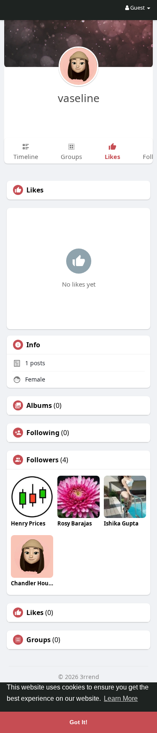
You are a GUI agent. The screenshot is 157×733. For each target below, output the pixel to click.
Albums (39, 405)
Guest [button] (137, 7)
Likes (35, 612)
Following (42, 432)
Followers (42, 459)
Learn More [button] (121, 698)
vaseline (79, 97)
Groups (38, 639)
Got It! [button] (78, 722)
